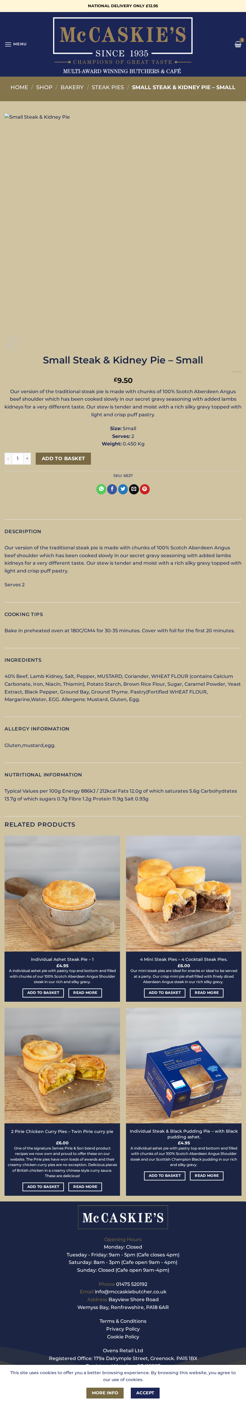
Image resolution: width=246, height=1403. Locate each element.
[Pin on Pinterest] (145, 489)
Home (19, 87)
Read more (85, 993)
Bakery (72, 87)
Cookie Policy (123, 1337)
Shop (44, 87)
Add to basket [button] (43, 993)
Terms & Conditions (123, 1321)
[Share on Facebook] (112, 489)
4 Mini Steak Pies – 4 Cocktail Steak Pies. (183, 959)
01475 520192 (131, 1284)
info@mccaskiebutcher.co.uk (130, 1292)
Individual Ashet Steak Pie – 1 (62, 959)
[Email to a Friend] (134, 489)
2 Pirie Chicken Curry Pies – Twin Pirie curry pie (62, 1131)
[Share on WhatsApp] (101, 489)
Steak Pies (108, 87)
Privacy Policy (123, 1329)
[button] (15, 44)
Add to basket (63, 458)
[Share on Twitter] (123, 489)
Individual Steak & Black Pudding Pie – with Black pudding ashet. (184, 1134)
